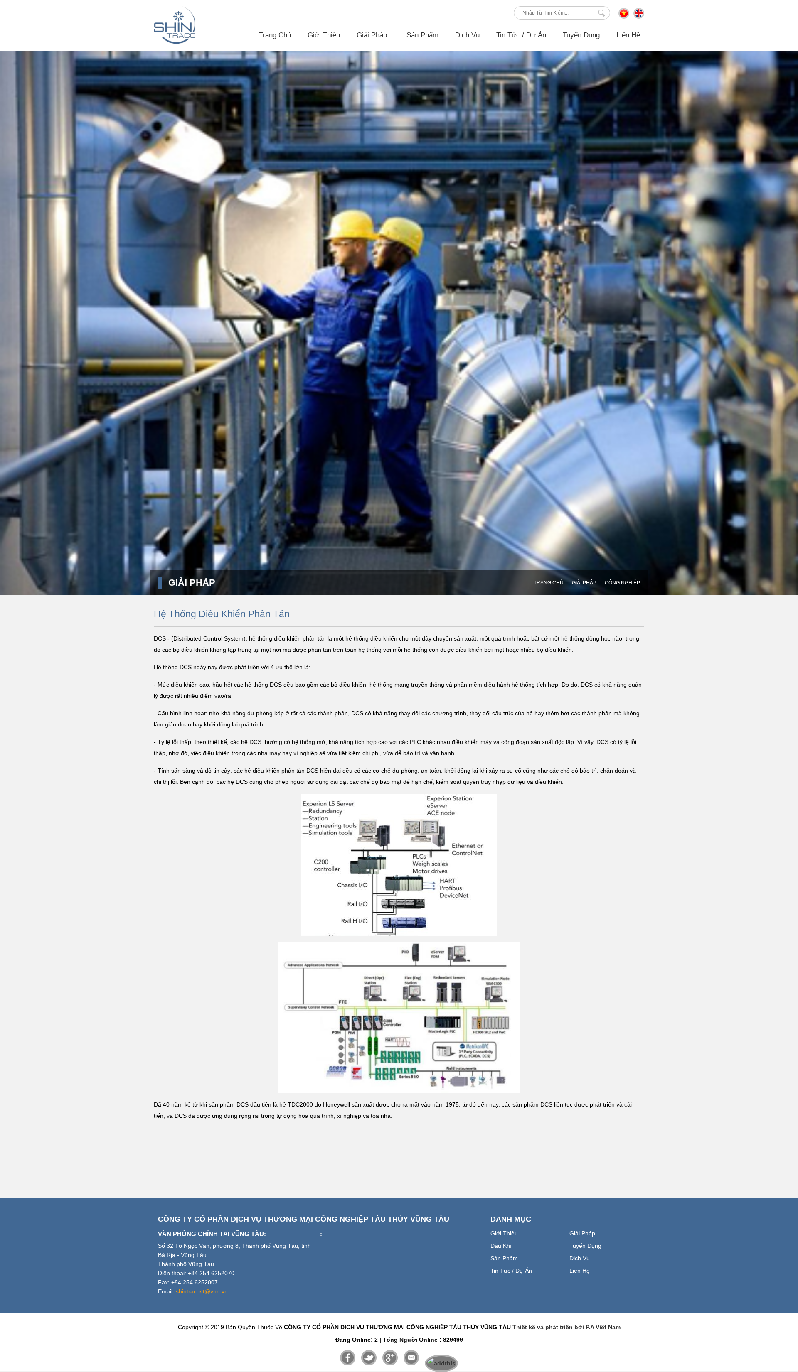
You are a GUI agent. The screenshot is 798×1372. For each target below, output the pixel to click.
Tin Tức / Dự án (521, 35)
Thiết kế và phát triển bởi (548, 1327)
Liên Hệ (628, 35)
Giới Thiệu (324, 35)
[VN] (623, 16)
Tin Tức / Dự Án (511, 1270)
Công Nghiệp (622, 583)
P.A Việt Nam (603, 1327)
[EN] (638, 16)
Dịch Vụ (467, 35)
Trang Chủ (275, 35)
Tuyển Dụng (581, 35)
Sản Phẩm (422, 35)
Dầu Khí (501, 1245)
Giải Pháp (584, 583)
